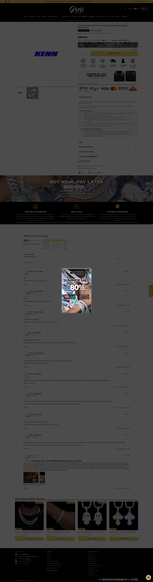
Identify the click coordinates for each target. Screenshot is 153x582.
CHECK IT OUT (76, 305)
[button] (148, 577)
